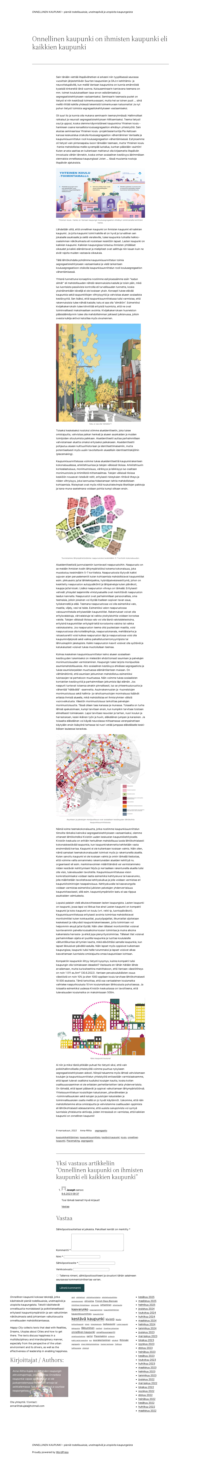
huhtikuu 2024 (146, 1316)
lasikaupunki (109, 1324)
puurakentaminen (101, 1340)
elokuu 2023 (145, 1347)
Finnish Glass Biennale (106, 1301)
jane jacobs (95, 1305)
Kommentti (63, 1250)
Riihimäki (124, 1340)
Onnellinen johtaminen (111, 1328)
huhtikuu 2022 (146, 1406)
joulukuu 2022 (146, 1379)
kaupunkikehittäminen (67, 1137)
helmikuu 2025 (146, 1304)
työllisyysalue (76, 1348)
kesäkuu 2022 (146, 1402)
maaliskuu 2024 (147, 1320)
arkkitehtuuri (80, 1297)
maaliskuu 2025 (147, 1300)
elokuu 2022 (145, 1395)
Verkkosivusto (64, 1269)
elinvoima (89, 1301)
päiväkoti (115, 1340)
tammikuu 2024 (147, 1328)
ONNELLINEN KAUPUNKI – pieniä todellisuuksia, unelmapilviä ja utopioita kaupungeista (82, 11)
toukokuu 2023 (147, 1359)
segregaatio (101, 1130)
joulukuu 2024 (146, 1308)
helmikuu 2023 (146, 1371)
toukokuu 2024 (147, 1312)
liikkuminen (87, 1327)
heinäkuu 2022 (146, 1399)
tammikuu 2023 (147, 1375)
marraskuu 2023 (147, 1336)
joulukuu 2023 (146, 1332)
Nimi (59, 1256)
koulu (123, 1137)
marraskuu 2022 (147, 1383)
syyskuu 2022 (146, 1391)
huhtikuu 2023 (146, 1363)
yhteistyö (85, 1348)
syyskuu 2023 (146, 1344)
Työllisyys (118, 1344)
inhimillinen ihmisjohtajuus (81, 1305)
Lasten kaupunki (122, 1324)
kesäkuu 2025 (146, 1297)
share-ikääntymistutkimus (90, 1344)
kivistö (110, 1319)
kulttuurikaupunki (78, 1324)
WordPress (62, 1452)
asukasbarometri (77, 1301)
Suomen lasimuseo (107, 1344)
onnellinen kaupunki (83, 1332)
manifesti (99, 1328)
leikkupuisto (76, 1328)
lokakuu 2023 (146, 1340)
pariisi (90, 1336)
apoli (73, 1297)
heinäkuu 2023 (146, 1351)
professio (111, 1336)
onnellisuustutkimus (78, 1336)
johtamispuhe (117, 1305)
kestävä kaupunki (111, 1137)
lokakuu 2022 (146, 1387)
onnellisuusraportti (105, 1332)
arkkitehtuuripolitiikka (109, 1297)
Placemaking (73, 1140)
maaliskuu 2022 (147, 1410)
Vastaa (65, 1206)
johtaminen (105, 1305)
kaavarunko (80, 1309)
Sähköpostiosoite (67, 1262)
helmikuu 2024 (146, 1324)
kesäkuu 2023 (146, 1355)
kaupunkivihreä (98, 1314)
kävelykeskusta (96, 1324)
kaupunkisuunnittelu (90, 1137)
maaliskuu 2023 (147, 1367)
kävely (87, 1324)
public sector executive (80, 1340)
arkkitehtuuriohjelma (93, 1297)
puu (90, 1340)
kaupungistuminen (96, 1310)
